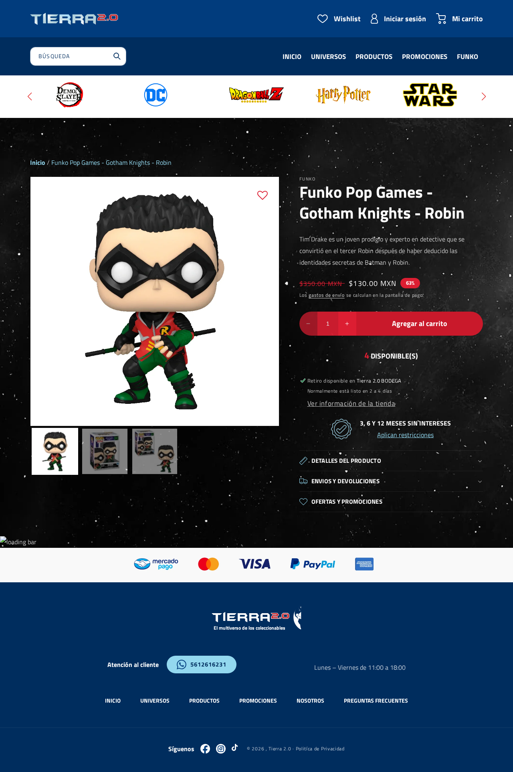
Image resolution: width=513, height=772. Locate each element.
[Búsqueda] (117, 56)
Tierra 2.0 (280, 748)
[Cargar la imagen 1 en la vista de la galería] (55, 451)
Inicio (37, 162)
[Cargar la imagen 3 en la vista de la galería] (155, 451)
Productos (204, 700)
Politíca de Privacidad (320, 748)
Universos (155, 700)
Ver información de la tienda (351, 403)
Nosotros (310, 700)
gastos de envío (327, 295)
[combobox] (78, 56)
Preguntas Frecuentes (376, 700)
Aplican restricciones (405, 435)
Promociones (258, 700)
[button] (29, 96)
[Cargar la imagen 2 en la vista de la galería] (104, 451)
